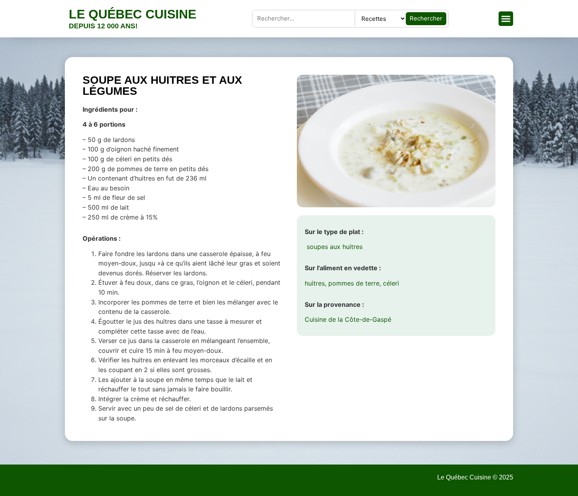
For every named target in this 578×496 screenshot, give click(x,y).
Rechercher (426, 18)
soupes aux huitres (334, 247)
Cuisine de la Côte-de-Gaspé (348, 319)
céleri (391, 283)
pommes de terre (353, 283)
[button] (506, 18)
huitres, (315, 283)
